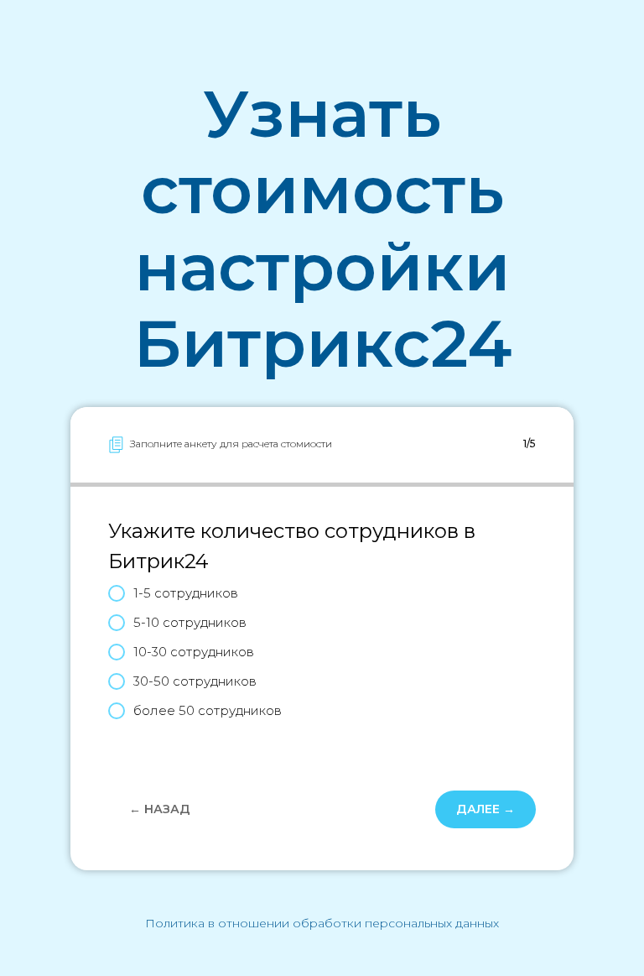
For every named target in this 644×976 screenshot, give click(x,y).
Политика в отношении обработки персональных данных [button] (322, 923)
